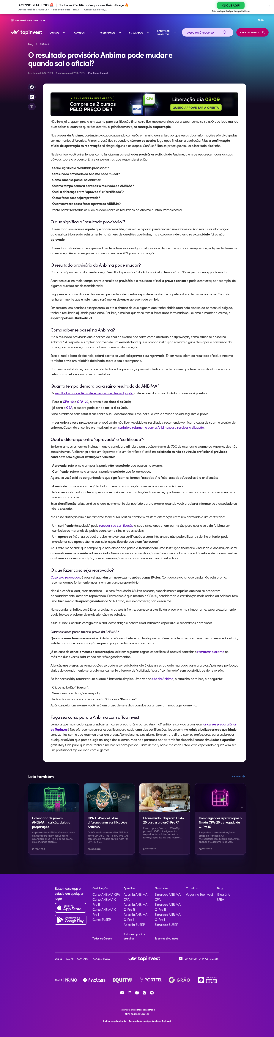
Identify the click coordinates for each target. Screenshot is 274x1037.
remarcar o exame (210, 651)
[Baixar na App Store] (70, 908)
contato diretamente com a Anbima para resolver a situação (161, 427)
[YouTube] (122, 992)
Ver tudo (236, 776)
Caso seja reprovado (65, 577)
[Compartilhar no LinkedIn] (32, 97)
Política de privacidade (114, 1021)
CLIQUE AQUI (231, 5)
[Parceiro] (66, 980)
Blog (30, 44)
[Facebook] (137, 992)
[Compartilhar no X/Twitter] (32, 106)
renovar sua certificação (116, 525)
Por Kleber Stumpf (98, 73)
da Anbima (162, 678)
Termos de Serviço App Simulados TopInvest (150, 1021)
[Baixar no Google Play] (70, 920)
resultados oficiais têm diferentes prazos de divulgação (94, 393)
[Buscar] (225, 32)
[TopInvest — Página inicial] (26, 32)
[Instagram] (144, 992)
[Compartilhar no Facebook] (32, 87)
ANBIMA (44, 44)
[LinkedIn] (129, 992)
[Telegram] (152, 992)
